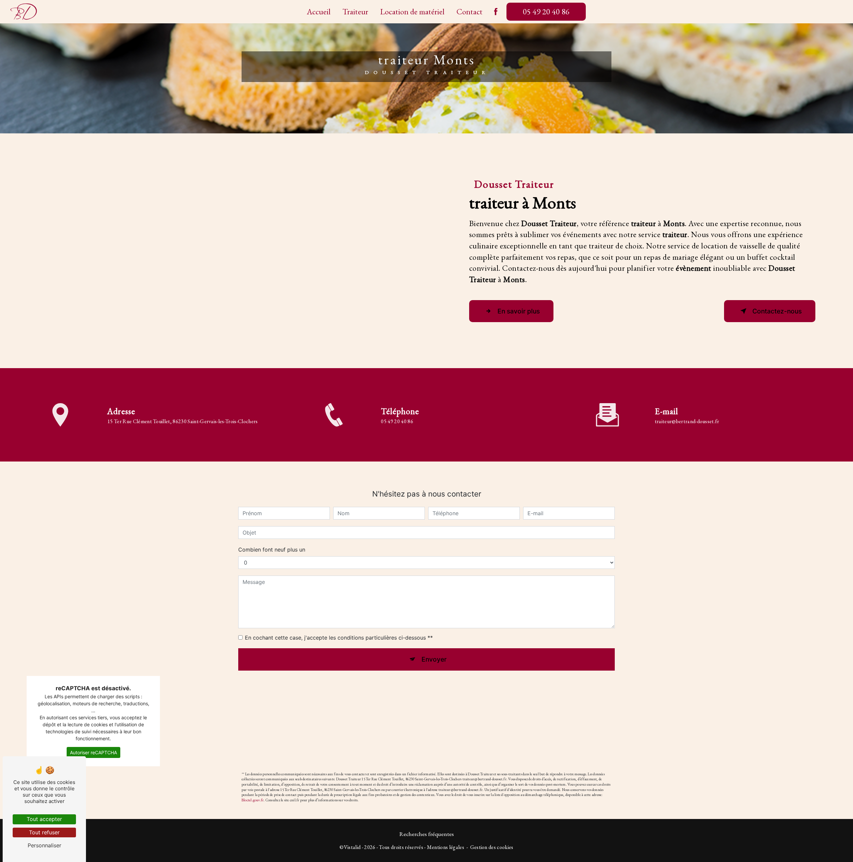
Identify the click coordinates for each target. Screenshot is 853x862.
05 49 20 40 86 (546, 11)
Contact (469, 11)
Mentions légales (445, 847)
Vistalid (352, 847)
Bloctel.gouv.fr (253, 800)
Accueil (319, 11)
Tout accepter (44, 819)
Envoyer (434, 659)
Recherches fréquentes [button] (426, 834)
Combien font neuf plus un (271, 549)
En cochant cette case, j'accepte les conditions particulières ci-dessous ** (339, 637)
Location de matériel (412, 11)
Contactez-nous (777, 311)
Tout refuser (44, 832)
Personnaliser (44, 845)
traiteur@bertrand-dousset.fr (687, 421)
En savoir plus (518, 311)
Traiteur (355, 11)
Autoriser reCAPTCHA (93, 752)
